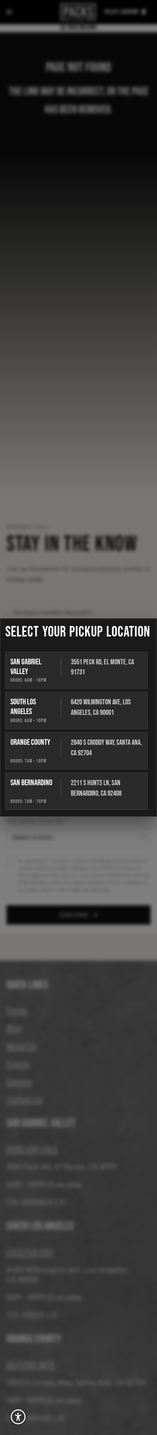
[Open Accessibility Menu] (18, 1417)
